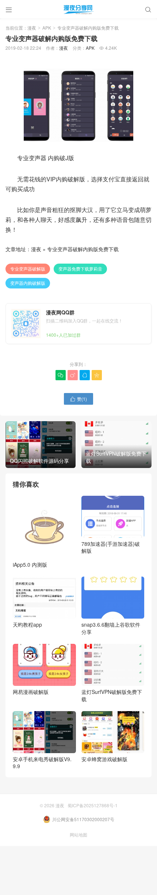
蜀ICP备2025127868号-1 (93, 805)
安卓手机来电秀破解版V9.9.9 (42, 762)
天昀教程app (27, 624)
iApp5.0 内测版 (30, 564)
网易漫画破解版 (31, 691)
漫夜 (31, 27)
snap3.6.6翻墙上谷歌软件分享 (110, 628)
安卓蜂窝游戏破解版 (104, 759)
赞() (78, 399)
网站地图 (78, 834)
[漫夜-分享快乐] (78, 9)
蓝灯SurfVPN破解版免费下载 (111, 695)
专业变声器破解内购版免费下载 (83, 249)
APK (46, 27)
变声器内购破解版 (27, 283)
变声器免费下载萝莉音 (80, 268)
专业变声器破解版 (27, 268)
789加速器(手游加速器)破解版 (110, 547)
